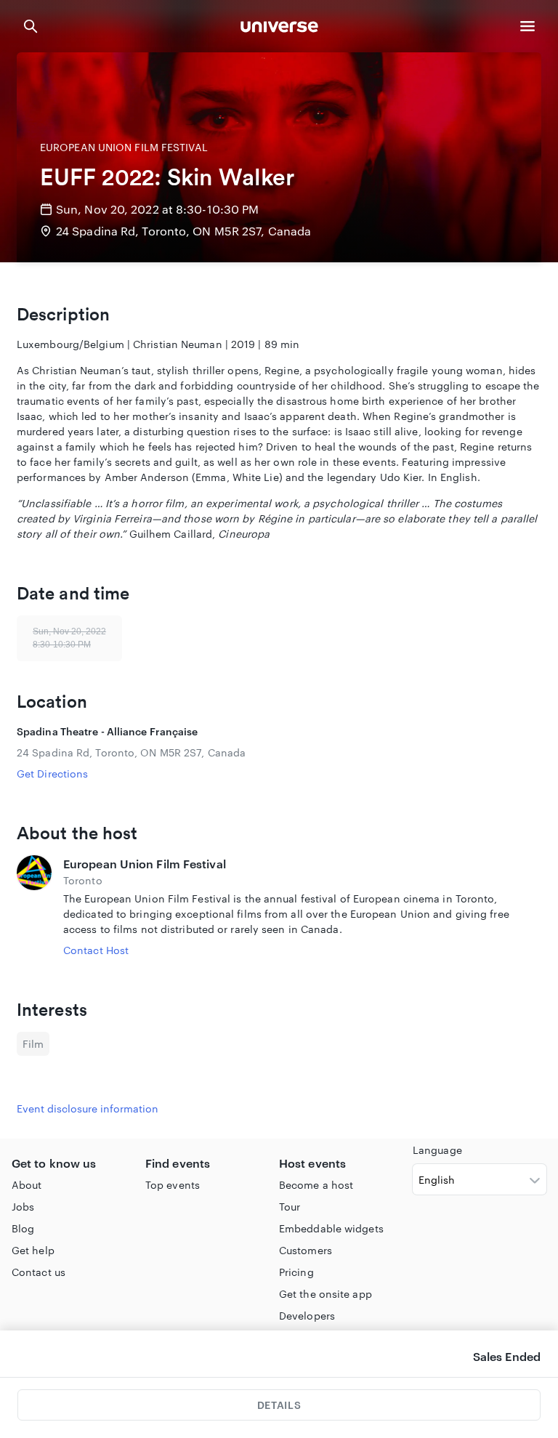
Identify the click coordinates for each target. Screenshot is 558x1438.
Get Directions (52, 773)
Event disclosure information (87, 1108)
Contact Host (96, 950)
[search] (30, 26)
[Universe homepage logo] (279, 29)
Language (437, 1150)
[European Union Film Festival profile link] (34, 906)
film (33, 1044)
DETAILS (279, 1405)
